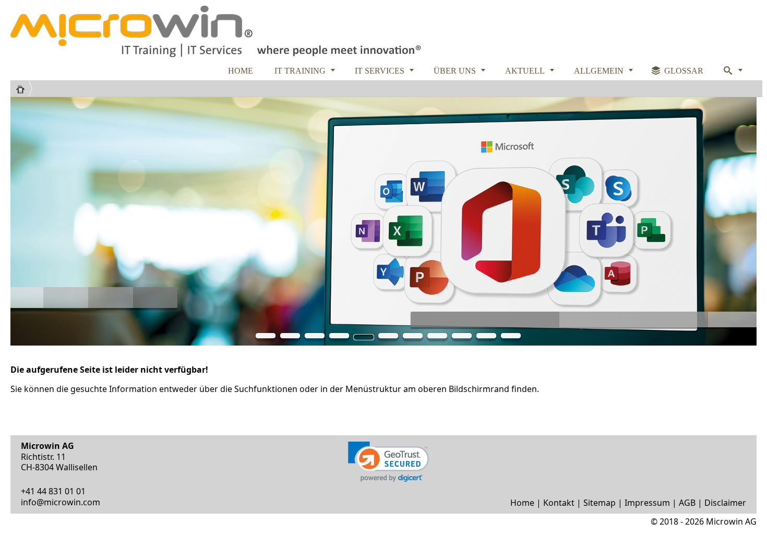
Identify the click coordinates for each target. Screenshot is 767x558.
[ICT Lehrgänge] (314, 338)
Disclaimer (725, 502)
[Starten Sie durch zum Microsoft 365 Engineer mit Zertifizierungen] (363, 338)
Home (522, 502)
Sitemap (599, 502)
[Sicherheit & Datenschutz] (339, 338)
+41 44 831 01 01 (53, 491)
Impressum (647, 502)
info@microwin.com (60, 502)
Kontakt (558, 502)
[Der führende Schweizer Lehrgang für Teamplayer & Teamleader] (461, 338)
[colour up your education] (290, 338)
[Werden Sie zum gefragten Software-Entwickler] (388, 338)
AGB (687, 502)
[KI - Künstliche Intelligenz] (412, 338)
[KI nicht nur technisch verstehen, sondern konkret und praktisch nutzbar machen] (486, 338)
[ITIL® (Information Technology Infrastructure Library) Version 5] (265, 338)
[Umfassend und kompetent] (510, 338)
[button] (388, 462)
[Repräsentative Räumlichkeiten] (437, 338)
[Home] (24, 89)
